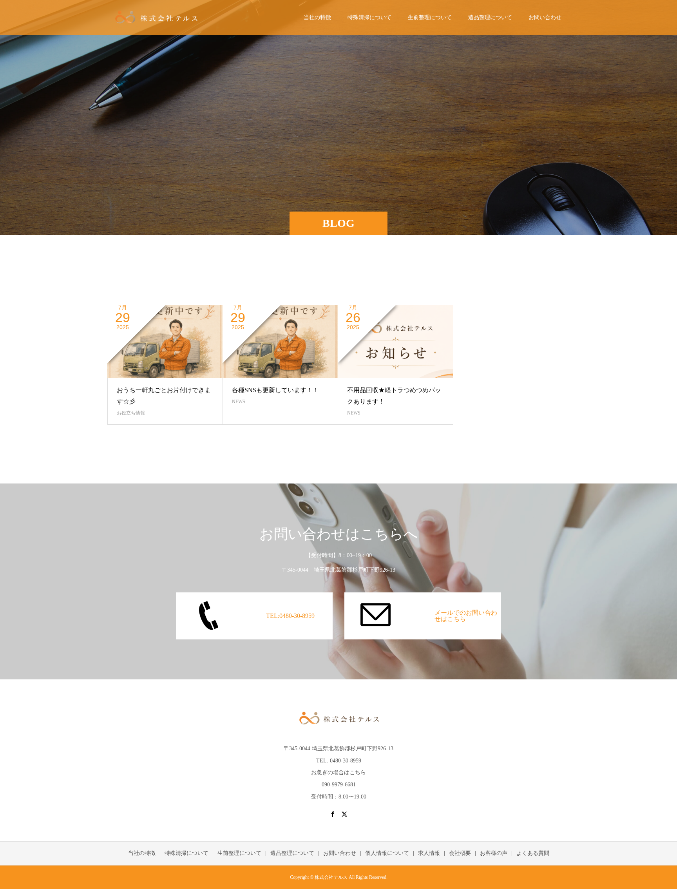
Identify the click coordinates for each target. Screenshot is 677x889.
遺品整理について (490, 17)
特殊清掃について (369, 17)
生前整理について (430, 17)
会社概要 (460, 853)
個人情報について (387, 853)
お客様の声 (493, 853)
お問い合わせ (545, 17)
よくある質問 (532, 853)
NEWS (238, 401)
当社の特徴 (317, 17)
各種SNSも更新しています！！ (275, 390)
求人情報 (429, 853)
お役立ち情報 (131, 413)
